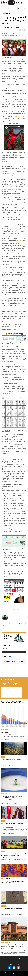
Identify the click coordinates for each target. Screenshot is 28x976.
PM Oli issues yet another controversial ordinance (12, 824)
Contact (20, 959)
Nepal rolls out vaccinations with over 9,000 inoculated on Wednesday (13, 796)
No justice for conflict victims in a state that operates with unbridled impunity (13, 854)
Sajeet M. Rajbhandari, (6, 27)
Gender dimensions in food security (11, 759)
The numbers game (6, 732)
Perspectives (3, 906)
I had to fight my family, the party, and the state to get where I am (13, 881)
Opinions (2, 757)
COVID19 (2, 729)
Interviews (3, 878)
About (7, 959)
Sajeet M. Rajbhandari (6, 622)
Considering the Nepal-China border (11, 908)
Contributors (12, 959)
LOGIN (25, 8)
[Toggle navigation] (3, 8)
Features (6, 729)
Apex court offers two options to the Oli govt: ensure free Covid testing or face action (13, 945)
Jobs (17, 959)
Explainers (4, 13)
